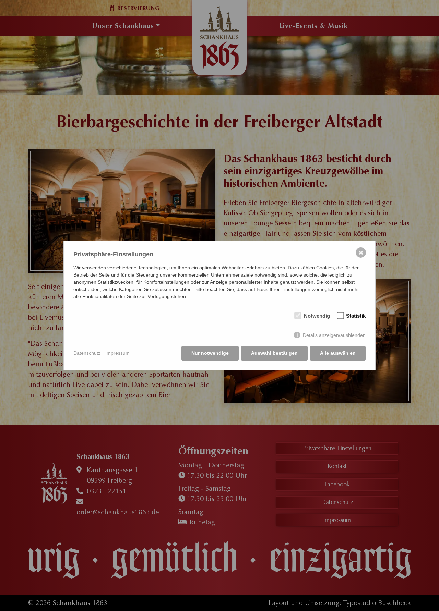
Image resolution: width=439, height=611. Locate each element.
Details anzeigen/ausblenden (334, 335)
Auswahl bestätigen (274, 353)
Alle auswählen (338, 353)
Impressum (117, 353)
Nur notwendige (210, 353)
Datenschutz (86, 353)
